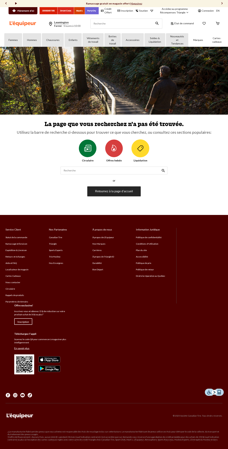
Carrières (97, 250)
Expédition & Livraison (16, 250)
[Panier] (217, 24)
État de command (184, 23)
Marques (198, 39)
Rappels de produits (15, 295)
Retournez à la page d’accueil (114, 191)
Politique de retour (145, 269)
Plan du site (141, 250)
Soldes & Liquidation (155, 40)
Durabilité (97, 263)
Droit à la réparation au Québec (150, 276)
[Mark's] (79, 10)
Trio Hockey (54, 256)
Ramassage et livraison (16, 243)
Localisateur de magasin (17, 269)
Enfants (73, 39)
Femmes (13, 39)
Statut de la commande (16, 237)
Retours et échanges (15, 256)
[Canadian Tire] (49, 10)
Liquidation (140, 160)
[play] (16, 3)
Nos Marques (98, 243)
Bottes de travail (112, 40)
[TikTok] (30, 395)
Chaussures (52, 39)
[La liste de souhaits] (204, 24)
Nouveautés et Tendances (177, 40)
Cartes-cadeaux (217, 40)
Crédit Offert (108, 10)
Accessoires (132, 39)
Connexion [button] (208, 10)
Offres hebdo (114, 160)
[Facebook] (8, 395)
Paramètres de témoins (17, 301)
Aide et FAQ (11, 263)
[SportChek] (66, 10)
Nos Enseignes (56, 263)
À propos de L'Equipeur (103, 237)
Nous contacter (13, 282)
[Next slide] (222, 4)
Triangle (53, 243)
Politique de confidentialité (149, 237)
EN (217, 10)
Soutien (143, 10)
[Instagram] (15, 395)
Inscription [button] (127, 10)
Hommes (32, 39)
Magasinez (136, 3)
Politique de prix (143, 263)
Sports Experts (56, 250)
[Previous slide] (6, 4)
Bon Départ (97, 269)
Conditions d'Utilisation (147, 243)
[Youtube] (22, 395)
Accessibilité (142, 256)
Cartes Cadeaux (13, 276)
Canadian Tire (55, 237)
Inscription (23, 321)
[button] (157, 23)
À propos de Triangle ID (103, 256)
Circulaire (88, 160)
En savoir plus (21, 348)
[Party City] (92, 10)
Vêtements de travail (93, 40)
